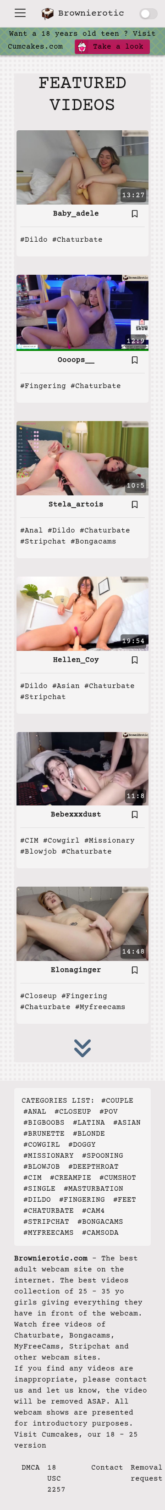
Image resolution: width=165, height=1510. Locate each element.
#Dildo (34, 240)
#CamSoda (100, 1233)
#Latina (89, 1123)
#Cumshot (117, 1178)
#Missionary (109, 841)
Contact (107, 1468)
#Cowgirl (61, 841)
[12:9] (82, 312)
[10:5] (82, 458)
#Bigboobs (44, 1123)
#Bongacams (93, 542)
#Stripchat (43, 542)
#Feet (124, 1200)
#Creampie (70, 1178)
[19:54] (82, 613)
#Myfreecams (100, 1007)
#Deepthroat (93, 1167)
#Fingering (43, 386)
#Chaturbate (77, 240)
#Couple (117, 1101)
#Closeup (38, 996)
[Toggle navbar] (20, 13)
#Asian (66, 686)
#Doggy (82, 1145)
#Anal (31, 531)
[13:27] (82, 167)
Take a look (115, 47)
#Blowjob (38, 852)
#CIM (29, 841)
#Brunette (44, 1134)
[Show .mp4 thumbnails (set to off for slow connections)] (148, 13)
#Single (39, 1189)
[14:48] (82, 924)
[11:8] (82, 769)
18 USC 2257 (56, 1479)
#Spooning (102, 1156)
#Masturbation (93, 1189)
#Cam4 (93, 1211)
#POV (108, 1112)
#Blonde (89, 1134)
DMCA (31, 1468)
